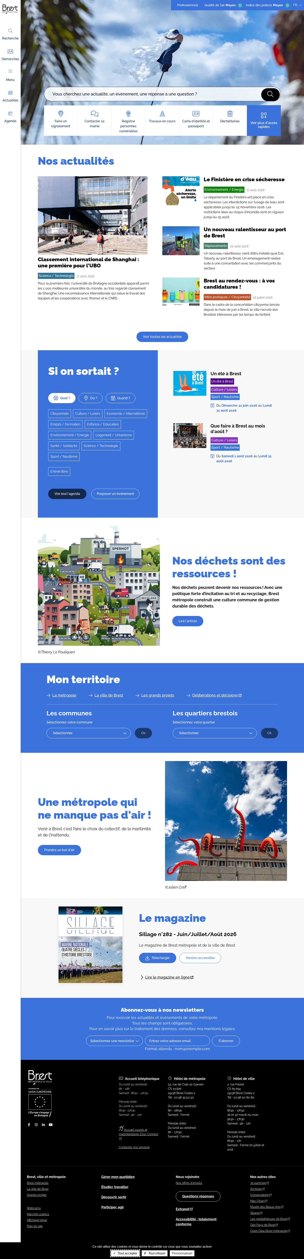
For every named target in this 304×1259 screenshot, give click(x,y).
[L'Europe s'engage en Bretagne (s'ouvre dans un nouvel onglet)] (39, 1115)
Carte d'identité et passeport (196, 123)
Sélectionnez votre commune (69, 722)
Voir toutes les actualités (162, 337)
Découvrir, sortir (113, 1197)
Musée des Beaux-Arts (265, 1207)
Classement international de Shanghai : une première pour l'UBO (88, 262)
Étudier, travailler (114, 1187)
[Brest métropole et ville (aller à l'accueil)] (40, 1083)
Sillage (254, 1213)
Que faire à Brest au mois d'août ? (238, 428)
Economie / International (126, 414)
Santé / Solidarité (63, 446)
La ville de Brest (109, 695)
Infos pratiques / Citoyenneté (227, 297)
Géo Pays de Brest (262, 1225)
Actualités (10, 100)
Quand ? (123, 398)
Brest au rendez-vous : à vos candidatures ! (239, 284)
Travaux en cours (162, 121)
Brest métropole (37, 1183)
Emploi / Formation (65, 424)
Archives (256, 1189)
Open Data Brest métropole (268, 1231)
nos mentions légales (216, 1029)
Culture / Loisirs (87, 414)
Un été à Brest (226, 373)
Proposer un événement (115, 494)
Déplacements (216, 246)
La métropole (64, 695)
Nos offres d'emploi (189, 1183)
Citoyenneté (59, 414)
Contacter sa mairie (94, 123)
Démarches (10, 59)
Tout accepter (127, 1253)
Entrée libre (59, 471)
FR (295, 5)
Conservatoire (259, 1195)
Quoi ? (65, 398)
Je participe (258, 1183)
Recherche (10, 38)
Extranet (182, 1209)
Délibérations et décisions (215, 695)
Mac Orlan (257, 1201)
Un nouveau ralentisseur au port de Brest (245, 232)
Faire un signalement (60, 123)
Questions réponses (198, 1196)
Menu (10, 80)
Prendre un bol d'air (59, 850)
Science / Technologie (56, 276)
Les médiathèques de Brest (268, 1219)
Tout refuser (156, 1253)
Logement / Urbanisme (114, 435)
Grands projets (37, 1195)
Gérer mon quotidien (118, 1177)
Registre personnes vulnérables (128, 126)
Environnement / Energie (224, 190)
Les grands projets (157, 695)
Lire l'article (188, 621)
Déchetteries (230, 121)
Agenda (10, 121)
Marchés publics (38, 1214)
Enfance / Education (103, 424)
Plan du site (35, 1226)
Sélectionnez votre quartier (194, 722)
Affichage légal (37, 1220)
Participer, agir (112, 1207)
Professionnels (187, 5)
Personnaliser (182, 1253)
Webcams (34, 1208)
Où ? (93, 398)
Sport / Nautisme (63, 457)
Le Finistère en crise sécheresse (244, 179)
